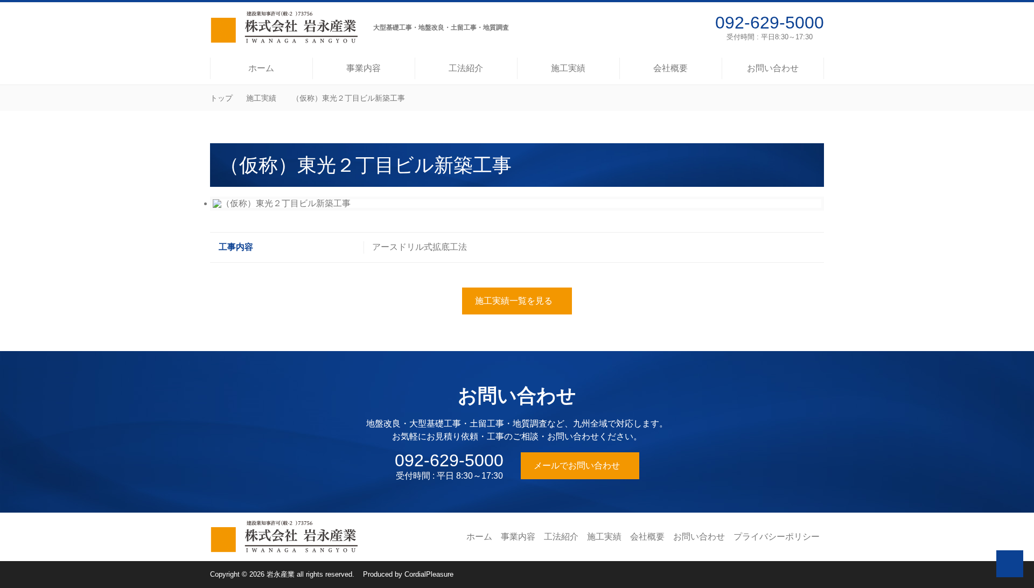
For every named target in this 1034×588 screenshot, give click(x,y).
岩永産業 (281, 574)
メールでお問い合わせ (577, 465)
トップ (221, 98)
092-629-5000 (769, 22)
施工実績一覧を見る (514, 300)
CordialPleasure (428, 574)
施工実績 (261, 98)
